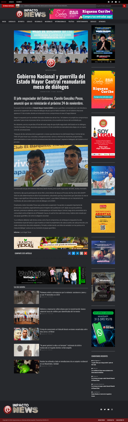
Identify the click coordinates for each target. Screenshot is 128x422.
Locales (29, 21)
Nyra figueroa (96, 360)
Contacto (11, 2)
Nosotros (3, 2)
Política (71, 21)
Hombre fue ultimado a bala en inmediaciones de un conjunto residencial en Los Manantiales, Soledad (64, 362)
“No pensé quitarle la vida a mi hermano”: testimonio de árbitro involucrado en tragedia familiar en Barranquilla (61, 346)
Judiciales (12, 21)
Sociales (93, 21)
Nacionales (48, 21)
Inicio (4, 21)
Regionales (38, 21)
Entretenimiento (82, 21)
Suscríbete (19, 2)
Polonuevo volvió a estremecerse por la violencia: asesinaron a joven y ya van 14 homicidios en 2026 (63, 293)
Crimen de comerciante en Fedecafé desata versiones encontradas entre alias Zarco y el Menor (64, 330)
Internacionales (60, 21)
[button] (69, 253)
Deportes (21, 21)
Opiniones (102, 21)
